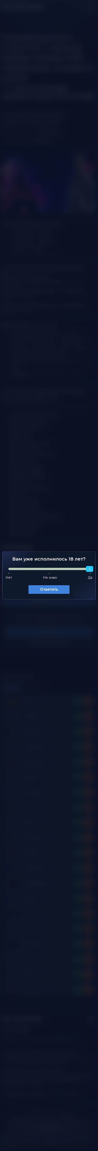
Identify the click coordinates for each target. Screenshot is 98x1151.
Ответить (47, 589)
